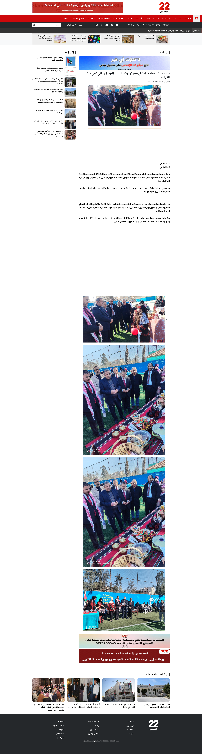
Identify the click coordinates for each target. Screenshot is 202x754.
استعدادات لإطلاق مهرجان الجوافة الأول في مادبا (171, 31)
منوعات (61, 729)
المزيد (65, 18)
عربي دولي (177, 18)
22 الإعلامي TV (141, 25)
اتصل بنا (151, 25)
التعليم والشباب (78, 18)
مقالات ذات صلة (156, 674)
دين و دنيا (60, 737)
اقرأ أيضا (68, 52)
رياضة (130, 18)
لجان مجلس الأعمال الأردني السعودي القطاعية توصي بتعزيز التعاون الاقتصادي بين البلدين (48, 133)
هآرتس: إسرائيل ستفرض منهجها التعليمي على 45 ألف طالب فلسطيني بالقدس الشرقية (47, 81)
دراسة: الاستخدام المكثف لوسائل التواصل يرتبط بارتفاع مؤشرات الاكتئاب (112, 38)
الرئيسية (166, 25)
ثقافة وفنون (118, 18)
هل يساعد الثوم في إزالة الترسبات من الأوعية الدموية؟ (78, 38)
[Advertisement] (124, 145)
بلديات (156, 18)
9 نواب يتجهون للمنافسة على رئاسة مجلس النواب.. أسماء (145, 38)
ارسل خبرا (131, 25)
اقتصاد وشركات (143, 18)
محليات (188, 18)
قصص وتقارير (104, 18)
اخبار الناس (60, 733)
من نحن (158, 25)
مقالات (91, 18)
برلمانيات (166, 18)
